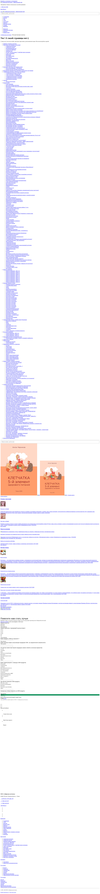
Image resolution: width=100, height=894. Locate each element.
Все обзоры (3, 595)
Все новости (3, 545)
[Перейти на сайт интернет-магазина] (6, 609)
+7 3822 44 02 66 (5, 803)
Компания (3, 818)
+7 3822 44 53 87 (5, 801)
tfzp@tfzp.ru (3, 9)
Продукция (3, 836)
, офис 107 (7, 798)
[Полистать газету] (5, 608)
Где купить (3, 865)
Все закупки (3, 605)
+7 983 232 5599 (4, 7)
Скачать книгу (71, 495)
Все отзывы (3, 526)
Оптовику (3, 859)
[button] (5, 547)
